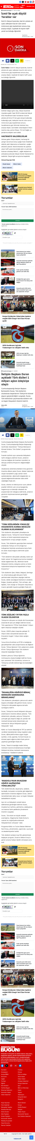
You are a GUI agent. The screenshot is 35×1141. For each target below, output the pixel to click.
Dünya (20, 1072)
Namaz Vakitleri (6, 1125)
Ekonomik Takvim (6, 1118)
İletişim (20, 1109)
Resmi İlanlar (22, 1103)
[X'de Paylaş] (12, 61)
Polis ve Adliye (17, 10)
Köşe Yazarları (5, 1103)
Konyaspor (4, 1072)
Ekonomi (4, 1076)
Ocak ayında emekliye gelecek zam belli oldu (22, 270)
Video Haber (21, 1079)
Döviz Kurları (5, 1112)
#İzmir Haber (17, 164)
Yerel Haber (21, 1076)
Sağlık (3, 1079)
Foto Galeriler (5, 1105)
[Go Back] (31, 1137)
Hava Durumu (5, 1123)
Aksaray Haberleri (6, 1090)
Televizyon (21, 1095)
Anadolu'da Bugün (7, 10)
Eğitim (3, 1083)
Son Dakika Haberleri (24, 1116)
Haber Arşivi (21, 1112)
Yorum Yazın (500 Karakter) (9, 206)
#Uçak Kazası (6, 164)
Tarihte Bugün (5, 1088)
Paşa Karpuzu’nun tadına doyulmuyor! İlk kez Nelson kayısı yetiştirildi (24, 253)
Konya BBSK (4, 1074)
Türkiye (3, 1081)
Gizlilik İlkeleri (22, 1107)
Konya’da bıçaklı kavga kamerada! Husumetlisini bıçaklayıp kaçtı (23, 364)
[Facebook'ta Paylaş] (8, 61)
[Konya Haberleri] (17, 304)
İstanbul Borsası (6, 1109)
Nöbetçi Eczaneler (6, 1121)
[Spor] (17, 334)
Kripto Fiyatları (5, 1116)
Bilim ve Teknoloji (23, 1088)
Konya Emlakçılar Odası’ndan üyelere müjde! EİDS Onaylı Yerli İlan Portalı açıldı (16, 318)
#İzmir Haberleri (7, 167)
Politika (20, 1070)
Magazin (20, 1099)
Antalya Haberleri (23, 1081)
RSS (6, 1134)
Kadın (19, 1090)
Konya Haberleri (23, 1083)
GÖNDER (17, 220)
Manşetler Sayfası (6, 1107)
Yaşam (20, 1092)
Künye (20, 1105)
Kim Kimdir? (4, 1085)
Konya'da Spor (22, 1097)
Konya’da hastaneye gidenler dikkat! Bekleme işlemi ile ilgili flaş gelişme (24, 262)
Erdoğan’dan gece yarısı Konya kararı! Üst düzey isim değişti (24, 280)
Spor (19, 1085)
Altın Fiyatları (5, 1114)
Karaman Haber (6, 1092)
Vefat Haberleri (5, 1095)
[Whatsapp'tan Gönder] (17, 61)
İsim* (2, 200)
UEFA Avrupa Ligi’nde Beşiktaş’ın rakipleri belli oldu (24, 354)
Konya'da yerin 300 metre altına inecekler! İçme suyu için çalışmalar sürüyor (24, 289)
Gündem (16, 371)
